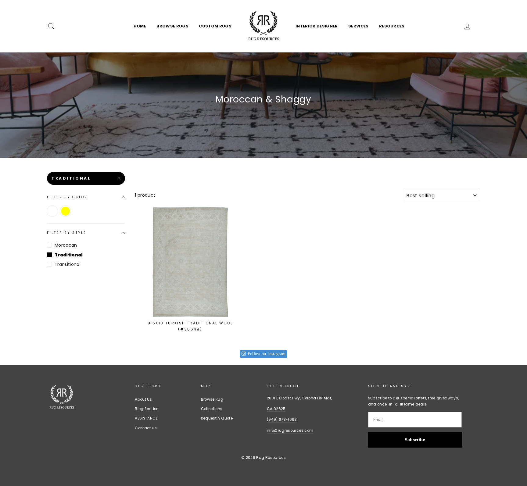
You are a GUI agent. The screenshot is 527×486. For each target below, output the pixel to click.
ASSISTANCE (146, 418)
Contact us (146, 428)
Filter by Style (66, 232)
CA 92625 (276, 408)
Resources (392, 26)
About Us (143, 399)
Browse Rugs (172, 26)
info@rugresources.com (290, 430)
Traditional (71, 178)
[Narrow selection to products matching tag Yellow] (65, 211)
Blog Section (147, 408)
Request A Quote (217, 418)
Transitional (68, 264)
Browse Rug (212, 399)
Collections (212, 408)
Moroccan (66, 245)
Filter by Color (67, 197)
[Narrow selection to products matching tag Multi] (52, 211)
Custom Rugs (215, 26)
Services (358, 26)
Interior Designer (317, 26)
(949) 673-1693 (282, 419)
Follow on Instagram (267, 354)
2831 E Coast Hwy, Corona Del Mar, (299, 398)
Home (140, 26)
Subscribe (415, 440)
